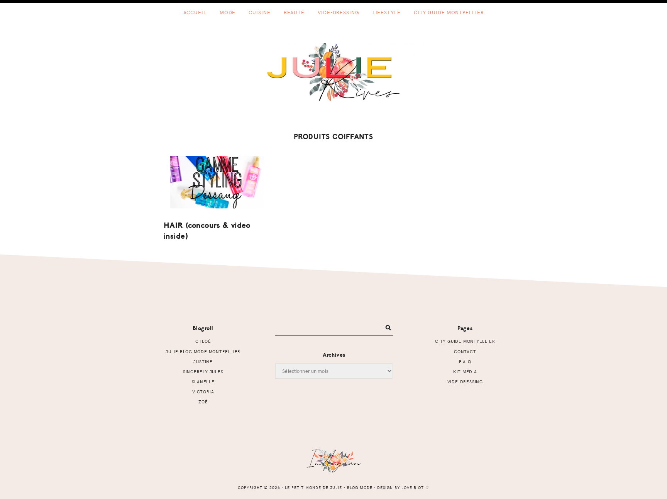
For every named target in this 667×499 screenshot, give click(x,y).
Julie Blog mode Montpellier (203, 351)
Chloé (203, 341)
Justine (203, 361)
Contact (465, 351)
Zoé (203, 402)
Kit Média (465, 371)
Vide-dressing (465, 381)
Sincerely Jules (203, 371)
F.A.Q (465, 361)
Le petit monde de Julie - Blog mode (333, 72)
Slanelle (203, 381)
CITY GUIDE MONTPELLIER (465, 341)
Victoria (203, 391)
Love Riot (412, 487)
